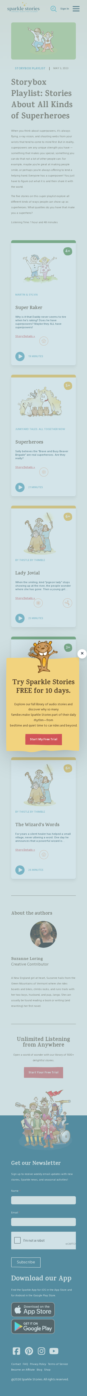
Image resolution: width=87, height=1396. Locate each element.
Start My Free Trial (43, 739)
